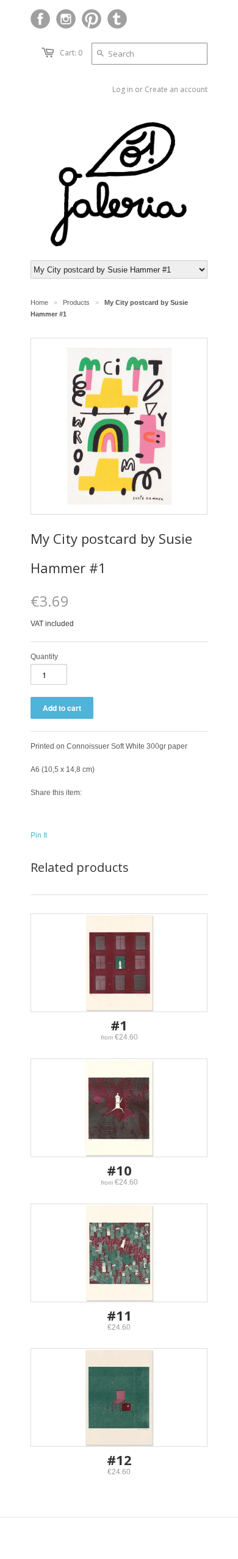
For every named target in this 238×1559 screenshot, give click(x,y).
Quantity (44, 656)
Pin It (39, 835)
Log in (122, 89)
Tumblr (117, 19)
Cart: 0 (71, 53)
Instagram (66, 19)
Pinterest (91, 19)
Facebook (40, 19)
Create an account (176, 89)
